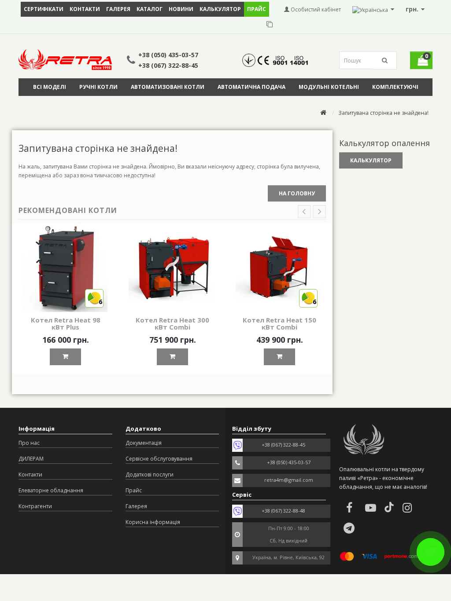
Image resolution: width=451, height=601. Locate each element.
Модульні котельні (329, 87)
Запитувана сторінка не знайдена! (383, 113)
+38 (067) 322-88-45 (168, 65)
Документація (144, 443)
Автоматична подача (251, 87)
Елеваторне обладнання (50, 490)
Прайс (134, 490)
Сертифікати (43, 9)
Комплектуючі (395, 87)
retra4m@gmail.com (288, 479)
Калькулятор (220, 9)
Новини (181, 9)
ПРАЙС (256, 9)
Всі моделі (49, 87)
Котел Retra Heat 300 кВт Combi (172, 323)
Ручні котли (98, 87)
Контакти (85, 9)
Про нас (29, 443)
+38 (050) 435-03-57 (168, 55)
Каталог (150, 9)
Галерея (118, 9)
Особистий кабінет (315, 9)
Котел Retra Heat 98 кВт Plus (65, 323)
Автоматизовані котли (167, 87)
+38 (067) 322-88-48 (283, 510)
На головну (297, 193)
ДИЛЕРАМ (31, 458)
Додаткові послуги (150, 474)
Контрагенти (35, 506)
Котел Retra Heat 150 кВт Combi (279, 323)
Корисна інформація (153, 522)
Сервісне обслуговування (159, 458)
